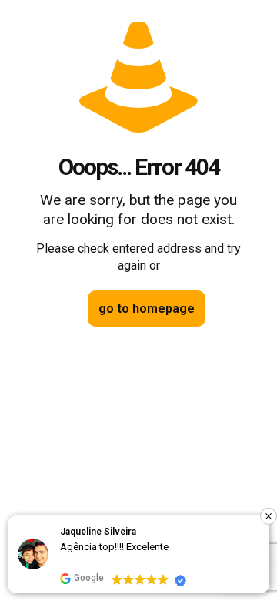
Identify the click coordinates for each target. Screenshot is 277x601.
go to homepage (146, 308)
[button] (268, 516)
